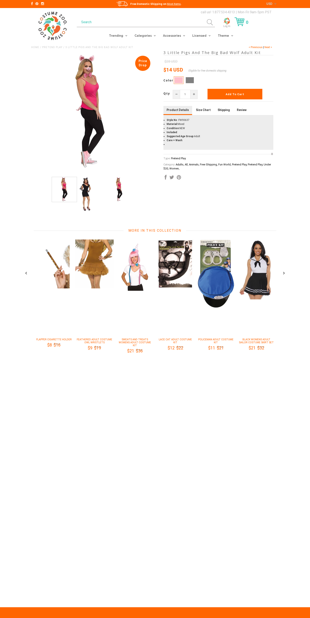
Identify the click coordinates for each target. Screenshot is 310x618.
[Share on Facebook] (165, 178)
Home (35, 47)
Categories (143, 35)
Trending (116, 35)
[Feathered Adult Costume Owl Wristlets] (94, 287)
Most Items (174, 3)
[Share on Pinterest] (179, 178)
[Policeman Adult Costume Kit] (216, 308)
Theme (223, 35)
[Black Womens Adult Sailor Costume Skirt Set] (256, 298)
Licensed (199, 35)
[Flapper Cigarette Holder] (54, 287)
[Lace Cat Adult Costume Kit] (175, 287)
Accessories (172, 35)
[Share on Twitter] (171, 178)
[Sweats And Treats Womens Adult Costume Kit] (135, 289)
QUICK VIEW (54, 331)
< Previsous (256, 47)
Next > (268, 47)
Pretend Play (52, 47)
